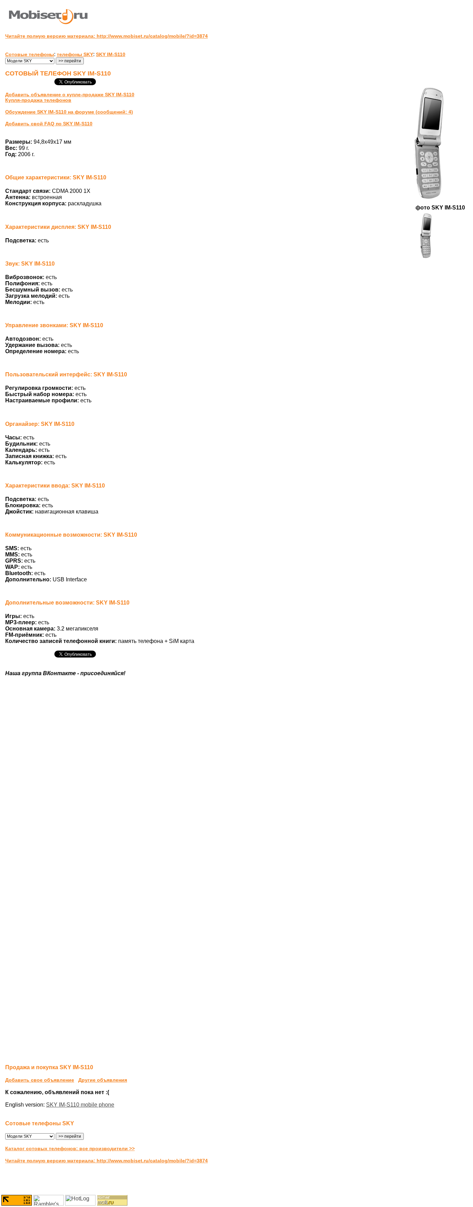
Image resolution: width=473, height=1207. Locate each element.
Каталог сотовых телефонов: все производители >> (70, 1148)
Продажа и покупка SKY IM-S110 (49, 1067)
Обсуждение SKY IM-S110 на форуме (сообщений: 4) (69, 112)
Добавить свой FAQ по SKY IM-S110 (48, 123)
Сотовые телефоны (29, 54)
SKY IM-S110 (110, 54)
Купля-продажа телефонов (38, 100)
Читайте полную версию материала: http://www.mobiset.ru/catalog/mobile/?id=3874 (106, 36)
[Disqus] (236, 788)
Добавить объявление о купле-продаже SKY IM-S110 (69, 94)
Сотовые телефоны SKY (39, 1123)
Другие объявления (102, 1080)
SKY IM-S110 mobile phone (80, 1105)
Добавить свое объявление (39, 1080)
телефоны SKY (75, 54)
